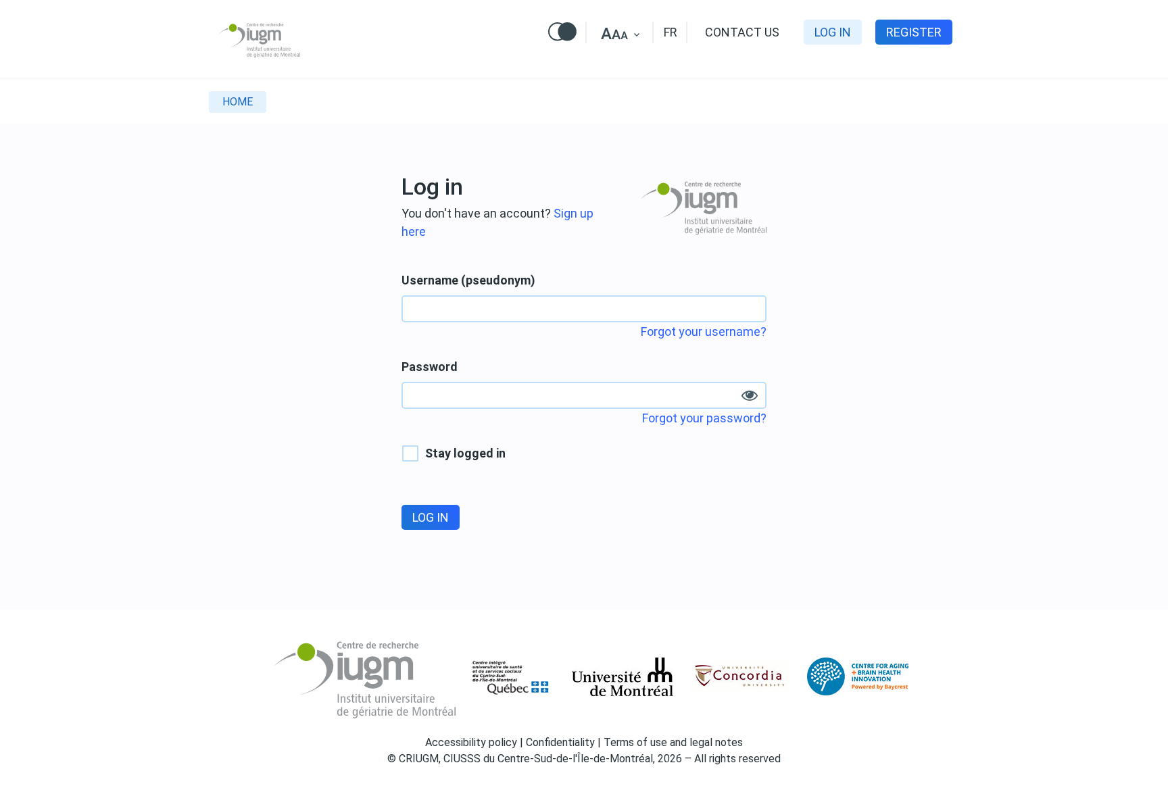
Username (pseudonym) (468, 280)
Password (430, 367)
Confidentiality (560, 742)
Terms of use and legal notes (673, 742)
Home (237, 101)
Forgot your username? (703, 331)
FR (670, 32)
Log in (832, 32)
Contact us (742, 32)
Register (914, 32)
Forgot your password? (704, 418)
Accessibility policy (471, 742)
